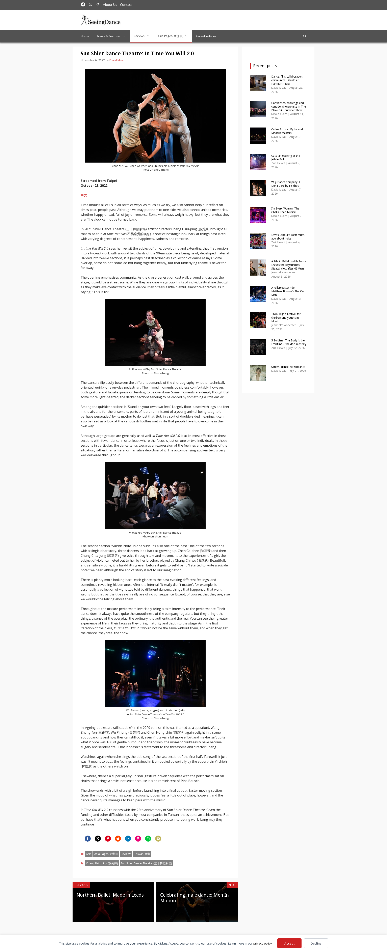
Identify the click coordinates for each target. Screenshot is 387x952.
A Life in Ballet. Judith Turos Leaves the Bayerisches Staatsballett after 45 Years (288, 265)
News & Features (109, 36)
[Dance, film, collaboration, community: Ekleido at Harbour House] (258, 88)
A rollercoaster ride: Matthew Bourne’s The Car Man (287, 291)
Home (85, 36)
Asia (89, 854)
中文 (84, 195)
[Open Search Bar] (304, 36)
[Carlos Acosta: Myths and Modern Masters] (258, 141)
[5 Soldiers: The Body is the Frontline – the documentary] (258, 352)
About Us (110, 4)
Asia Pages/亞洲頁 (170, 36)
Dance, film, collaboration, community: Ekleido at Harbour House (287, 80)
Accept (289, 943)
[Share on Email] (158, 839)
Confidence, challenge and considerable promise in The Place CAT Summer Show (288, 106)
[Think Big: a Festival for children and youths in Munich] (258, 325)
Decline (316, 943)
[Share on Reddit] (118, 839)
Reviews (139, 36)
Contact (126, 4)
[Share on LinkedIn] (128, 839)
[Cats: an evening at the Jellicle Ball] (258, 167)
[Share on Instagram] (138, 839)
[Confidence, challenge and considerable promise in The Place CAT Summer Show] (258, 114)
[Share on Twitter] (98, 839)
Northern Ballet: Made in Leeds (110, 895)
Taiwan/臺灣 (142, 854)
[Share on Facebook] (88, 839)
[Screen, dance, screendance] (258, 378)
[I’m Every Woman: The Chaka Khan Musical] (258, 220)
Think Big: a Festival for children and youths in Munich (286, 317)
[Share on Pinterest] (108, 839)
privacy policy (262, 943)
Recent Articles (206, 36)
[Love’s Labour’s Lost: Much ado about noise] (258, 246)
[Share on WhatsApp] (148, 839)
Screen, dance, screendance (288, 366)
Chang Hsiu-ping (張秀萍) (102, 863)
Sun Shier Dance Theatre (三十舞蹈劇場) (146, 863)
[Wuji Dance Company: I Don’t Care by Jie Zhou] (258, 193)
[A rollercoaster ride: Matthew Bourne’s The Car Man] (258, 299)
